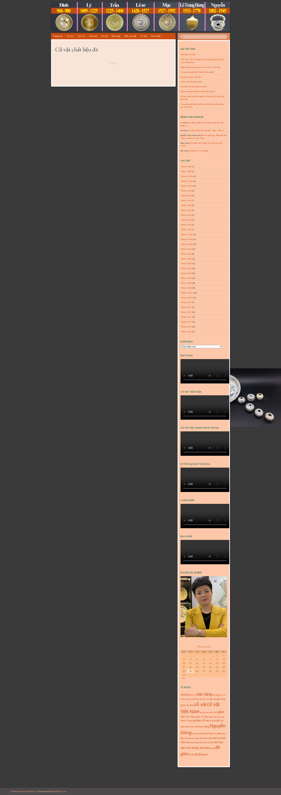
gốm (221, 712)
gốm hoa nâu (219, 717)
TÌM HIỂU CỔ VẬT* (188, 55)
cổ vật (200, 704)
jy (181, 123)
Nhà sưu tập (130, 36)
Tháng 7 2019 (186, 200)
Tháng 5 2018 (186, 268)
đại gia (212, 748)
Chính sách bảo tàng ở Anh (191, 82)
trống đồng (198, 742)
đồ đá (191, 754)
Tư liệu (143, 36)
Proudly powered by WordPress (23, 791)
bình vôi (193, 695)
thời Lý (217, 738)
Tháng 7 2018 (186, 259)
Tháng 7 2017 (186, 312)
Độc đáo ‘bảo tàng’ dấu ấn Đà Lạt (194, 87)
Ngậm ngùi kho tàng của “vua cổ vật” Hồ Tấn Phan (201, 67)
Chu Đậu (190, 705)
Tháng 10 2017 (186, 298)
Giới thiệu (156, 36)
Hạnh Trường (187, 720)
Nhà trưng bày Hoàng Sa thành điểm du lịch (198, 91)
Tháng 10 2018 (186, 244)
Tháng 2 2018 (186, 283)
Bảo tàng (116, 36)
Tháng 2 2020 (186, 167)
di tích (214, 712)
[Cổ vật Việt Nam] (163, 16)
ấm (206, 754)
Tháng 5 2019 (186, 210)
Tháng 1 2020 (186, 171)
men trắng (204, 726)
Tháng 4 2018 (186, 273)
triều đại (189, 742)
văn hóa (218, 742)
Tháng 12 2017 (186, 293)
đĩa (207, 748)
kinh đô (213, 721)
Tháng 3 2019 (186, 220)
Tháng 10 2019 (186, 186)
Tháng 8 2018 (186, 254)
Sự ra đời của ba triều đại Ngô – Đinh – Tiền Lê (205, 130)
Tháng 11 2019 (186, 181)
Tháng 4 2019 (186, 215)
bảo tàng (204, 694)
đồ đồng (199, 754)
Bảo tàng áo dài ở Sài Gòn (191, 77)
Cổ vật (104, 36)
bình (187, 694)
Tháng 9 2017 (186, 302)
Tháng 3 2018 (186, 278)
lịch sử (219, 720)
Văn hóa (93, 36)
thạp (210, 738)
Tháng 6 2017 (186, 317)
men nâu (194, 726)
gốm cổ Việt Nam (205, 716)
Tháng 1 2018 (186, 288)
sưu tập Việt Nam (199, 738)
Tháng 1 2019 (186, 230)
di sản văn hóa (206, 712)
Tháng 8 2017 (186, 307)
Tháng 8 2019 (186, 196)
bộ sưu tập (207, 699)
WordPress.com (59, 791)
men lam (185, 726)
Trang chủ (58, 36)
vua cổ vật (208, 742)
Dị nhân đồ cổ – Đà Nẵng (198, 151)
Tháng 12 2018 (186, 234)
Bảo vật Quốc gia (195, 699)
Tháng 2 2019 (186, 225)
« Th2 (183, 678)
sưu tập (217, 733)
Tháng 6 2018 (186, 264)
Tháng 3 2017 (186, 332)
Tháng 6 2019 (186, 205)
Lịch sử (81, 36)
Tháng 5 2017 (186, 322)
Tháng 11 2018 (186, 239)
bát (182, 694)
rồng (210, 733)
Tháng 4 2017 (186, 327)
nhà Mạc (195, 734)
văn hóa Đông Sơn (193, 748)
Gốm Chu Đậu (188, 717)
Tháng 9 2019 (186, 191)
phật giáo (203, 733)
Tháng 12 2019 (186, 176)
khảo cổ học (202, 720)
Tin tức (70, 36)
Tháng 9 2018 (186, 249)
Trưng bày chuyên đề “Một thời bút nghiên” (197, 72)
